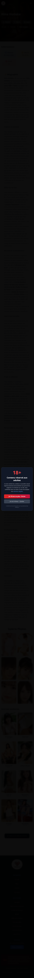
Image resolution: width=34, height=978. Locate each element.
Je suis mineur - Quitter (17, 501)
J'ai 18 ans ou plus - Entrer (17, 496)
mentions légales (18, 491)
